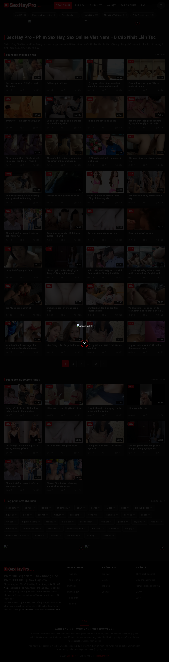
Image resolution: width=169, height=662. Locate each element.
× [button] (84, 343)
